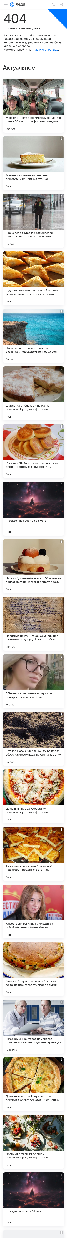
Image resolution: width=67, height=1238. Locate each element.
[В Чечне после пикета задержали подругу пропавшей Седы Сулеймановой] (33, 681)
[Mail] (12, 4)
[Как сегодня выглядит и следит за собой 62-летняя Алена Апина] (33, 911)
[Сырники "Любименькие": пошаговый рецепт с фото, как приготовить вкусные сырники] (33, 451)
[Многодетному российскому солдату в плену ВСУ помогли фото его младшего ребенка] (33, 106)
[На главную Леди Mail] (19, 4)
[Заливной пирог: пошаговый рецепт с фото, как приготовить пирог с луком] (33, 969)
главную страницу (45, 49)
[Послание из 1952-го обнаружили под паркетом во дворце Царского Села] (33, 624)
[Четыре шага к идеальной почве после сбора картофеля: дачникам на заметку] (33, 739)
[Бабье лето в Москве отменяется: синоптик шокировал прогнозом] (33, 221)
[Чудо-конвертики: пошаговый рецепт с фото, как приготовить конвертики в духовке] (33, 278)
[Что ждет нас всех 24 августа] (33, 1199)
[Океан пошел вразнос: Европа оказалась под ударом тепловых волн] (33, 336)
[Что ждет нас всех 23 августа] (33, 509)
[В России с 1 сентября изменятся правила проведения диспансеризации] (33, 1027)
